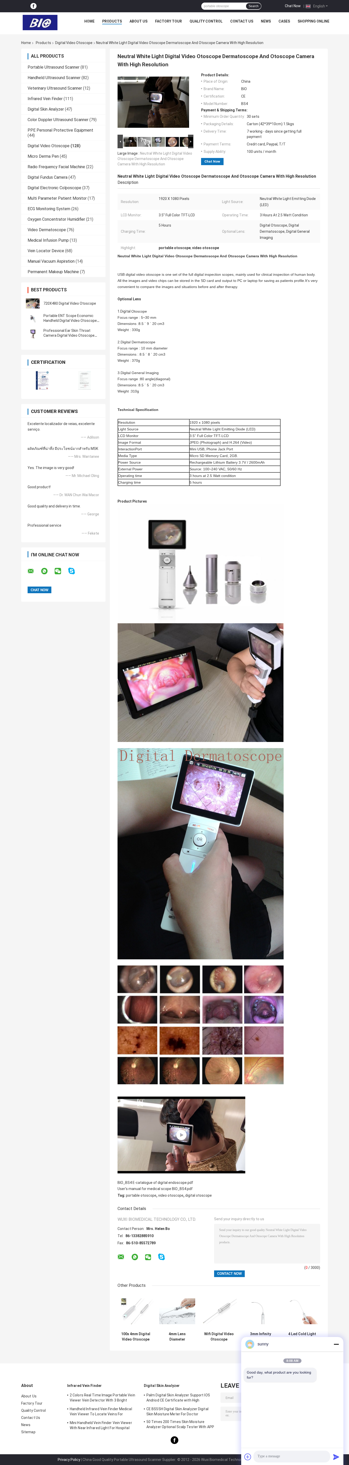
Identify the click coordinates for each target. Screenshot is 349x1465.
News (266, 21)
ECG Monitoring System (49, 208)
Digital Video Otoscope (73, 43)
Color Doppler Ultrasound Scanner (58, 119)
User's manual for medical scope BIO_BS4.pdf (155, 1189)
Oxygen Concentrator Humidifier (56, 219)
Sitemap (28, 1432)
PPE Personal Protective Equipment (60, 130)
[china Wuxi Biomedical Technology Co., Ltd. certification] (42, 380)
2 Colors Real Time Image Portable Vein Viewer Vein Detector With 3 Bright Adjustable (102, 1398)
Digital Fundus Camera (47, 177)
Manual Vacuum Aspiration (51, 261)
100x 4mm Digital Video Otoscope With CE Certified (135, 1337)
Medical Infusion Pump (48, 240)
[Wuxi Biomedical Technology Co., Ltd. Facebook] (33, 6)
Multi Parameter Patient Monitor (57, 198)
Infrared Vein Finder (45, 98)
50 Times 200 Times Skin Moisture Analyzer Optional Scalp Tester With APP (180, 1424)
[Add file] (247, 1456)
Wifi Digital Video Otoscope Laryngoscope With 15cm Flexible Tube (219, 1337)
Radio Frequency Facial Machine (56, 166)
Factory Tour (168, 21)
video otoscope (170, 1195)
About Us (138, 21)
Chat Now (293, 6)
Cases (284, 21)
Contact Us (241, 21)
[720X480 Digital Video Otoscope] (33, 303)
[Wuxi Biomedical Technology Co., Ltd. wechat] (61, 571)
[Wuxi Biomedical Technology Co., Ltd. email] (34, 571)
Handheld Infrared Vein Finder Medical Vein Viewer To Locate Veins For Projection (101, 1412)
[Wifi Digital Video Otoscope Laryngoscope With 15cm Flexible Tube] (219, 1311)
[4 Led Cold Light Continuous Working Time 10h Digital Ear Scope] (302, 1311)
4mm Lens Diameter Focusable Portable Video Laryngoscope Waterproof (177, 1337)
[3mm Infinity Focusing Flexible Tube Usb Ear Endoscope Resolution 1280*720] (260, 1311)
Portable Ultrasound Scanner (53, 67)
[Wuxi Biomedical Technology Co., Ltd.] (40, 22)
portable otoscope (141, 1195)
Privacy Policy (69, 1460)
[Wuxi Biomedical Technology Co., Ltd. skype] (74, 571)
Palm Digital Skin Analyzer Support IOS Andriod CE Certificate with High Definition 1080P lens (178, 1398)
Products (112, 21)
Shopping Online (313, 21)
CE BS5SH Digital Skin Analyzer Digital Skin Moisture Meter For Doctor (177, 1411)
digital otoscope (198, 1195)
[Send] (336, 1456)
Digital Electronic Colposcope (54, 187)
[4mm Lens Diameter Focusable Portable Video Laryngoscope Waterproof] (177, 1311)
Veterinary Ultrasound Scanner (55, 88)
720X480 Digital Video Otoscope (69, 303)
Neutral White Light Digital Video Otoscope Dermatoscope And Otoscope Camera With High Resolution (155, 158)
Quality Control (206, 21)
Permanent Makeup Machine (53, 271)
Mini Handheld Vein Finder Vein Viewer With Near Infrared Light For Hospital (101, 1425)
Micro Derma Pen (43, 156)
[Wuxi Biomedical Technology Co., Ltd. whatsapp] (47, 571)
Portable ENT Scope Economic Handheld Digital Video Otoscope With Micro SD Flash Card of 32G (70, 320)
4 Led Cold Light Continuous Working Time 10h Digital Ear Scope (302, 1337)
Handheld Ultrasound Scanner (54, 77)
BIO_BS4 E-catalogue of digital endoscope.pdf (155, 1183)
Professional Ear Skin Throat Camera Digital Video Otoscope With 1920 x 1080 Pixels (69, 335)
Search (254, 6)
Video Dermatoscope (47, 229)
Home (89, 21)
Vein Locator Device (46, 250)
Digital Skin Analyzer (46, 109)
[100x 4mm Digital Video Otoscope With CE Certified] (136, 1311)
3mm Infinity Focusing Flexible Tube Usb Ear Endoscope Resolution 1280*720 (260, 1337)
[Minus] (336, 1344)
